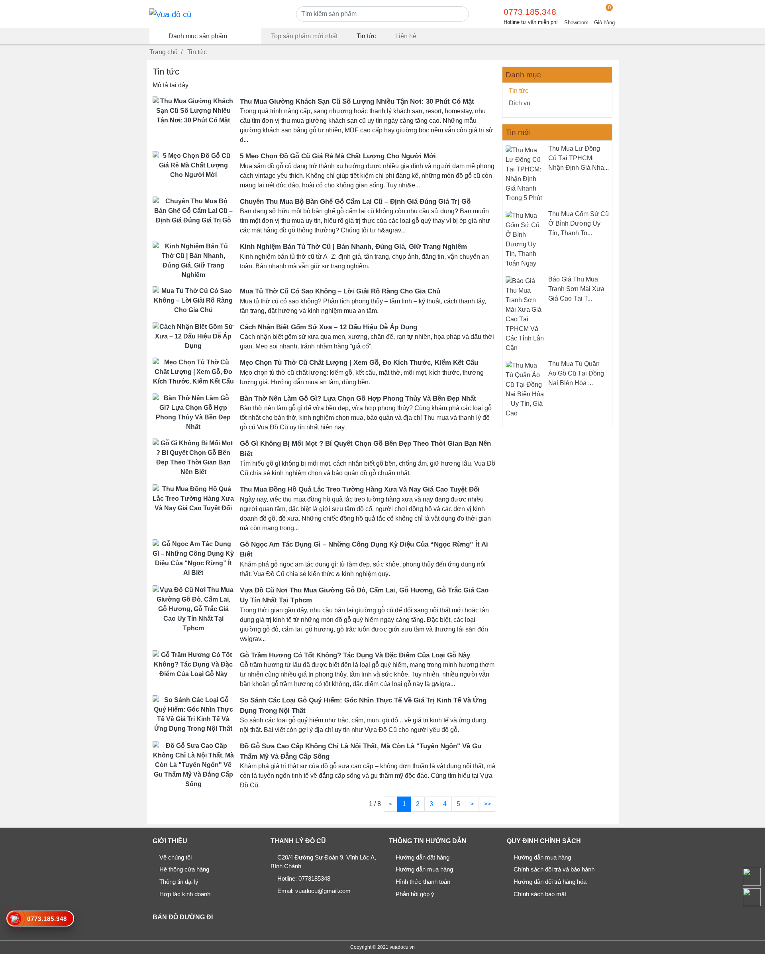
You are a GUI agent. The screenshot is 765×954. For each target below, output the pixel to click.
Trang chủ (163, 52)
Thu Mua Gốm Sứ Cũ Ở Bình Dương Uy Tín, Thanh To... (578, 223)
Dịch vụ (519, 103)
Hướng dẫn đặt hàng (422, 857)
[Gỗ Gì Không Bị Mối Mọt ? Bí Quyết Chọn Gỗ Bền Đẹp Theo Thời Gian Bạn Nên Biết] (193, 457)
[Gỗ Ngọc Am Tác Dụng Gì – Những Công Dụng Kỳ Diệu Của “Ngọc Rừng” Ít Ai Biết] (193, 558)
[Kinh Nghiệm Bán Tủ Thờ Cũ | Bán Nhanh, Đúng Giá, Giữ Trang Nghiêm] (193, 260)
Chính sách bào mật (540, 894)
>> (487, 804)
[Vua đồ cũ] (170, 14)
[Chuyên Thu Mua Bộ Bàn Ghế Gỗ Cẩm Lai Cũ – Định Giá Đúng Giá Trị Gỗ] (193, 210)
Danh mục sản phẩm (198, 36)
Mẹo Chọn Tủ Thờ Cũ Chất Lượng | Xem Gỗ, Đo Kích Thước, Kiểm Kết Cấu (359, 362)
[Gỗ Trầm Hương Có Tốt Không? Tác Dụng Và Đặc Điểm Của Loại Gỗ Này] (193, 664)
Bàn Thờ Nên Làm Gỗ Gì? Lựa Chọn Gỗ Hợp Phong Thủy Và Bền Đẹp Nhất (358, 398)
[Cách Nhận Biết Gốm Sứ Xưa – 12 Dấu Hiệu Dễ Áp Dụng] (193, 335)
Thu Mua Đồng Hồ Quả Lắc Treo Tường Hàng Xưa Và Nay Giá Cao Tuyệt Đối (360, 489)
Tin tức (366, 36)
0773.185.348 (530, 12)
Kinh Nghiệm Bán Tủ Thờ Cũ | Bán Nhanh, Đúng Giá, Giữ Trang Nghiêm (353, 246)
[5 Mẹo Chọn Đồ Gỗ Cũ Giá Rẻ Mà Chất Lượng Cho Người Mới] (193, 165)
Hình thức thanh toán (423, 881)
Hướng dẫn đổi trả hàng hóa (550, 881)
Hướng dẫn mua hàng (424, 869)
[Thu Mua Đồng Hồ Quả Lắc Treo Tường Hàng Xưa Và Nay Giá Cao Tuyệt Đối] (193, 498)
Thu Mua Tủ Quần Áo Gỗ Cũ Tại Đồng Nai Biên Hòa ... (576, 373)
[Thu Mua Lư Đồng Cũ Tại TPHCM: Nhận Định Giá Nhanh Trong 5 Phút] (525, 173)
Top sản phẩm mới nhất (304, 36)
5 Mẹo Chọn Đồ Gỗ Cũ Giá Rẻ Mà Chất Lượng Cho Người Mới (338, 156)
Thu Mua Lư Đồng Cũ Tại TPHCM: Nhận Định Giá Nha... (578, 158)
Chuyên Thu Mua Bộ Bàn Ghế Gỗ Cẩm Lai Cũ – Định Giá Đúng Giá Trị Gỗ (355, 201)
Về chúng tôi (175, 857)
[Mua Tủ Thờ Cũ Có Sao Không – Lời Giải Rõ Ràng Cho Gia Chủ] (193, 300)
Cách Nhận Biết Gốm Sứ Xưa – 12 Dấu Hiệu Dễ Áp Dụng (328, 327)
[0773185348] (751, 896)
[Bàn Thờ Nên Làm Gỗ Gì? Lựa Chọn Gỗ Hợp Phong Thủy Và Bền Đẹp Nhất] (193, 412)
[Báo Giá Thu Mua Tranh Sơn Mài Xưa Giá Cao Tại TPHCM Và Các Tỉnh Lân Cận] (525, 314)
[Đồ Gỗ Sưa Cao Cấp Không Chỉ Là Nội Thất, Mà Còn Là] (193, 764)
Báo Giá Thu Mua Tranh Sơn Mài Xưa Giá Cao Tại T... (576, 289)
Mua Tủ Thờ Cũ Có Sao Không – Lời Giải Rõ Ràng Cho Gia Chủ (340, 291)
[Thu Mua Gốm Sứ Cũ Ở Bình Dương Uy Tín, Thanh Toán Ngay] (525, 239)
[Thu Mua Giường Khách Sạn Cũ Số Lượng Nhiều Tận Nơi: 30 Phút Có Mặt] (193, 110)
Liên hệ (405, 36)
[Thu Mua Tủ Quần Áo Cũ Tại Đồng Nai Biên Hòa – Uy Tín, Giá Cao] (525, 389)
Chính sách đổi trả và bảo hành (554, 869)
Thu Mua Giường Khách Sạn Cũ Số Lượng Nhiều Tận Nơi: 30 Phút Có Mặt (357, 101)
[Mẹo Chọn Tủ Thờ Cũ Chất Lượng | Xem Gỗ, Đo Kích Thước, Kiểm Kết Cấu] (193, 371)
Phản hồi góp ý (415, 894)
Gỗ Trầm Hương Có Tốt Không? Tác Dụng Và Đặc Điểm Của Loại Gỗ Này (355, 655)
